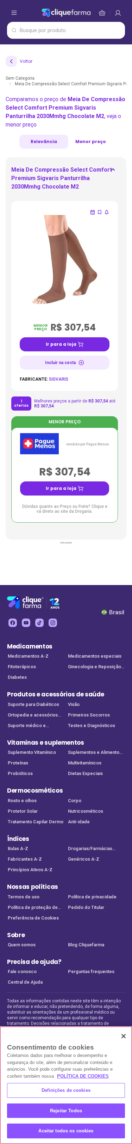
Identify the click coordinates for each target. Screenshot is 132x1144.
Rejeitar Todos (66, 1110)
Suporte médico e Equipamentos (27, 726)
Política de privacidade (92, 896)
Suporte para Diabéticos (33, 704)
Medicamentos (29, 646)
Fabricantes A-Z (25, 859)
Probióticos (20, 773)
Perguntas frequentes (91, 971)
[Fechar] (123, 1036)
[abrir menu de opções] (14, 13)
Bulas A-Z (18, 848)
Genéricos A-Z (83, 859)
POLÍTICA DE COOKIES (83, 1076)
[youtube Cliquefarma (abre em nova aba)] (26, 622)
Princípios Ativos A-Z (30, 869)
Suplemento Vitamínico (32, 752)
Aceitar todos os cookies (65, 1130)
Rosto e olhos (22, 800)
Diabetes (17, 677)
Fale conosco (22, 971)
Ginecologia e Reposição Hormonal (94, 667)
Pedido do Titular (86, 907)
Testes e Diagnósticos (91, 725)
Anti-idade (79, 821)
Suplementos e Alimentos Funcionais (95, 753)
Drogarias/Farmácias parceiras (90, 849)
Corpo (74, 800)
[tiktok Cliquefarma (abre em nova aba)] (39, 622)
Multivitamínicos (84, 762)
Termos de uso (23, 896)
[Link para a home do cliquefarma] (66, 13)
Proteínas (18, 762)
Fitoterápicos (22, 666)
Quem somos (22, 944)
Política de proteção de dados (33, 908)
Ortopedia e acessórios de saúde (33, 715)
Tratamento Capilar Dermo (35, 821)
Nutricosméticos (85, 811)
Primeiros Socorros (89, 715)
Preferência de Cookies (33, 918)
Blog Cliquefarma (86, 944)
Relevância (44, 141)
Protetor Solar (23, 811)
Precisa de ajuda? (34, 962)
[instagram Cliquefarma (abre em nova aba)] (52, 622)
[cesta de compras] (118, 12)
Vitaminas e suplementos (45, 742)
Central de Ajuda (25, 982)
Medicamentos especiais (94, 656)
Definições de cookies (66, 1090)
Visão (74, 704)
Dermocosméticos (35, 790)
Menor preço (90, 141)
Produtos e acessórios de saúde (55, 694)
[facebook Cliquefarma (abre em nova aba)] (12, 622)
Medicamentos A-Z (28, 656)
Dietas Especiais (85, 773)
